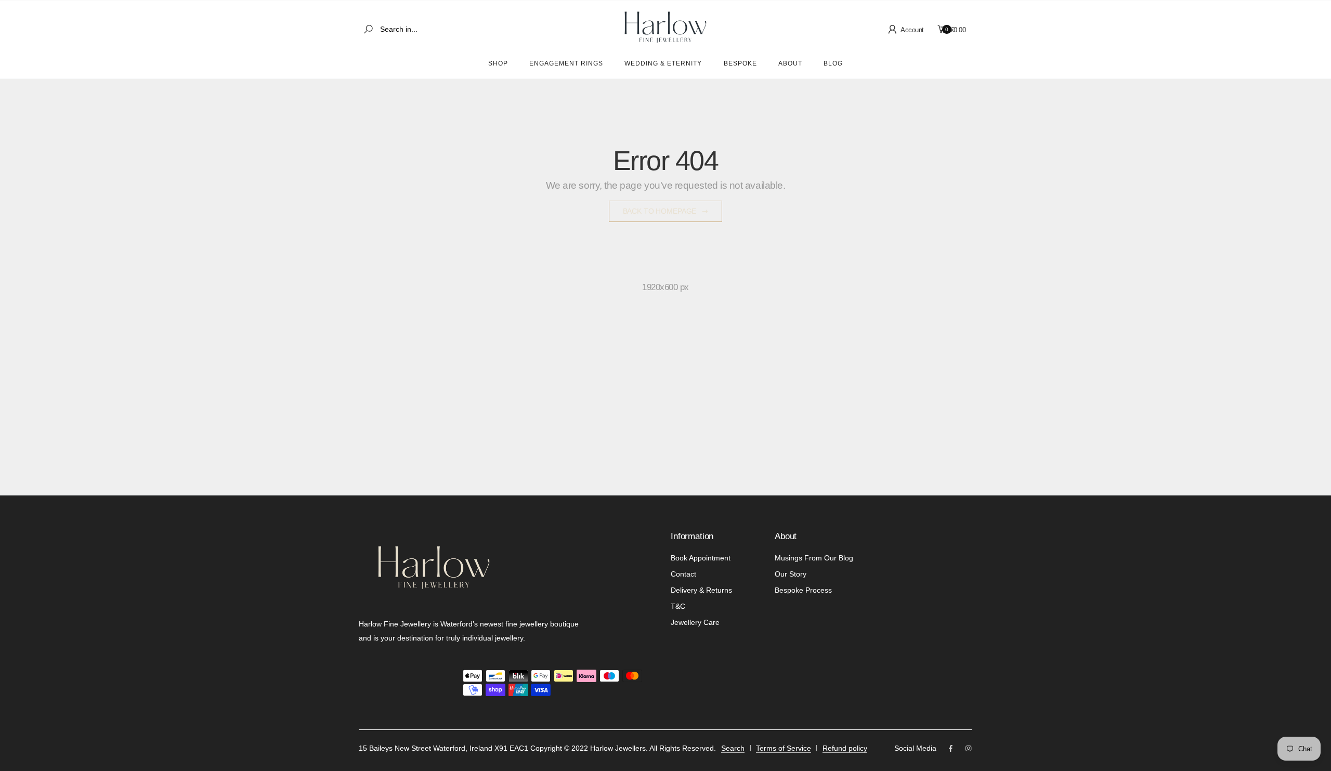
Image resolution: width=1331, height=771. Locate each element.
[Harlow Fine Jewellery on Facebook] (950, 748)
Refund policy (845, 748)
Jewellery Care (695, 622)
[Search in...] (370, 29)
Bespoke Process (803, 590)
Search (733, 748)
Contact (683, 574)
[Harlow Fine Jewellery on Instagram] (968, 748)
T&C (678, 606)
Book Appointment (700, 558)
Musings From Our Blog (814, 558)
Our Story (790, 574)
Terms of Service (783, 748)
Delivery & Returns (701, 590)
